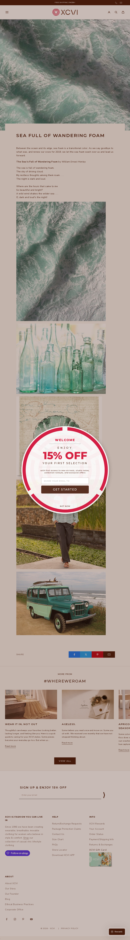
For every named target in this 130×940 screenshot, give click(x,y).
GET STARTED (65, 489)
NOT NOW (65, 506)
